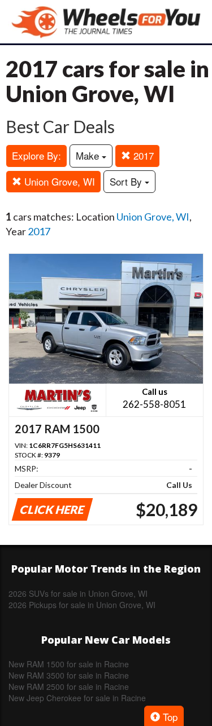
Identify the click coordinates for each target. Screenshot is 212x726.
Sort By (127, 181)
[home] (106, 21)
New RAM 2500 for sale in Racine (68, 686)
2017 (142, 155)
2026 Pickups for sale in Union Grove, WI (81, 604)
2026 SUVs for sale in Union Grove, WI (78, 593)
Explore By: (36, 155)
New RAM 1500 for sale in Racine (68, 664)
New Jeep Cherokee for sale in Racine (77, 697)
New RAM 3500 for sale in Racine (68, 675)
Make (89, 155)
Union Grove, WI (58, 181)
